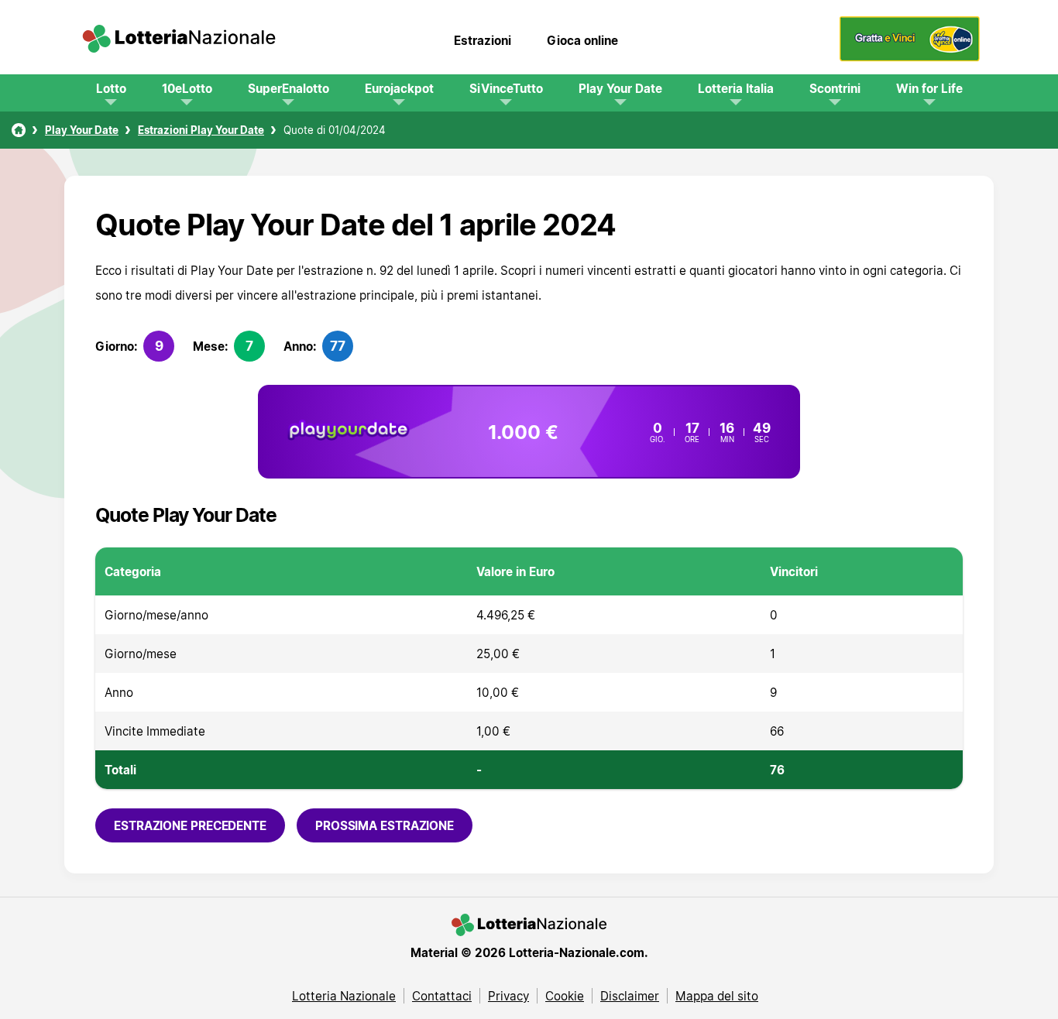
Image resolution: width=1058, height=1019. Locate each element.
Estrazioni (482, 40)
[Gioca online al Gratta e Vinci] (910, 57)
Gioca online (582, 40)
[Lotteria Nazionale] (19, 130)
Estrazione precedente (190, 825)
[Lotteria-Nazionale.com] (179, 40)
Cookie (564, 996)
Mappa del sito (716, 996)
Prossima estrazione (384, 825)
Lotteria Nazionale (344, 996)
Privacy (508, 996)
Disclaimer (629, 996)
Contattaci (442, 996)
